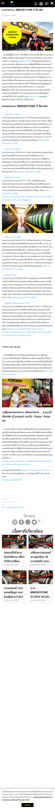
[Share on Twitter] (34, 522)
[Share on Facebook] (21, 522)
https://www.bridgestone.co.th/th (13, 507)
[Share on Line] (14, 522)
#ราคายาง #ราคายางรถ (12, 461)
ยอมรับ (27, 805)
